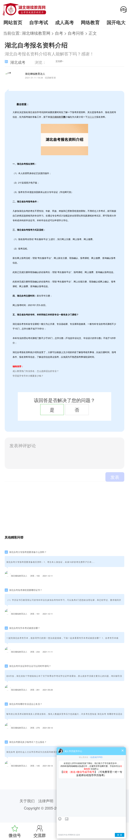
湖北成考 (17, 62)
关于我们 (27, 801)
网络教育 (90, 22)
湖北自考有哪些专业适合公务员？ (25, 703)
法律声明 (45, 801)
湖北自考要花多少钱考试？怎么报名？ (28, 741)
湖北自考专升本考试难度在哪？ (24, 627)
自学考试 (38, 22)
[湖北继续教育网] (24, 15)
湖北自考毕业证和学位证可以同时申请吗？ (30, 665)
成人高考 (64, 22)
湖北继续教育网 (36, 33)
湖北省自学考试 (35, 112)
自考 (59, 33)
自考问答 (76, 33)
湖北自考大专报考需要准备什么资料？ (28, 552)
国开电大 (116, 22)
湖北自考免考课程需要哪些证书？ (25, 590)
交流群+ (59, 61)
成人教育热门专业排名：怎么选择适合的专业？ (36, 371)
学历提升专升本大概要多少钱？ (28, 375)
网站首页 (12, 22)
